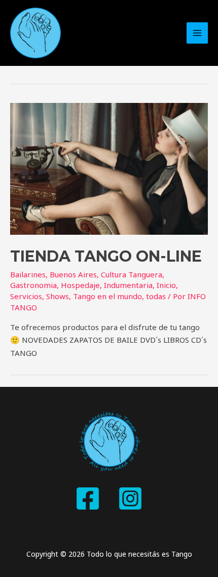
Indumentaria (128, 285)
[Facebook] (87, 498)
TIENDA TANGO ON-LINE (106, 256)
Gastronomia (33, 285)
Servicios (26, 296)
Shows (57, 296)
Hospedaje (80, 285)
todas (156, 296)
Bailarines (28, 274)
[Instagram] (130, 498)
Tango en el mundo (107, 296)
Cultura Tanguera (131, 274)
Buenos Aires (73, 274)
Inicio (166, 285)
